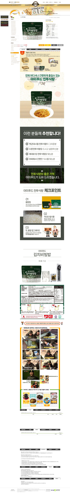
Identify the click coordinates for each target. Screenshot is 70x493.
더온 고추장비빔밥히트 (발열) (15, 62)
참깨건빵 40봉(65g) (13, 30)
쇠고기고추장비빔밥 (13, 54)
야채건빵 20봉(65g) (13, 29)
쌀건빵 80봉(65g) (13, 21)
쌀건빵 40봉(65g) (13, 22)
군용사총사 (12, 50)
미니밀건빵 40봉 (13, 34)
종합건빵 (12, 47)
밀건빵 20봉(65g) (13, 26)
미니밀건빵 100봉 (13, 33)
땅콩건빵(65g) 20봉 (13, 40)
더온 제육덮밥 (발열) (13, 58)
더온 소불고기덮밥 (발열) (14, 57)
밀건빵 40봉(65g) (13, 25)
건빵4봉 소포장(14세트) (15, 46)
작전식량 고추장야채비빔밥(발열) (15, 61)
